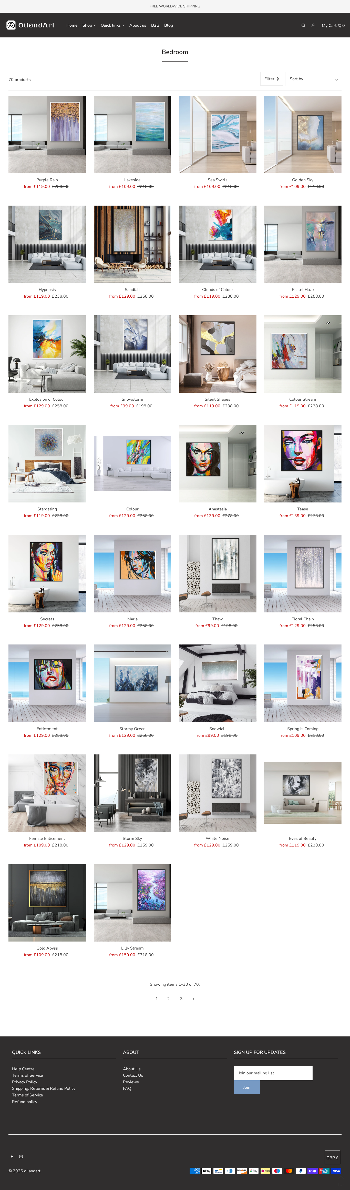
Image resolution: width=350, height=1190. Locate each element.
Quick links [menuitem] (111, 25)
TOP (341, 1183)
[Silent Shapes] (217, 354)
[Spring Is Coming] (303, 683)
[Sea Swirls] (217, 135)
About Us (132, 1069)
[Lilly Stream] (132, 903)
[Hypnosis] (47, 244)
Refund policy (24, 1102)
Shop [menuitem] (87, 25)
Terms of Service (27, 1075)
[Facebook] (12, 1157)
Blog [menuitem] (168, 25)
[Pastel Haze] (303, 244)
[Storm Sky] (132, 793)
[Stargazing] (47, 464)
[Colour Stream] (303, 354)
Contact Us (133, 1075)
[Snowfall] (217, 683)
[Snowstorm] (132, 354)
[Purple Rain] (47, 135)
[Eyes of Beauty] (303, 793)
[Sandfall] (132, 244)
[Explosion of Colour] (47, 354)
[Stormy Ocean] (132, 683)
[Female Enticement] (47, 793)
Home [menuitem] (72, 25)
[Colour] (132, 464)
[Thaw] (217, 573)
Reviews (131, 1082)
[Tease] (303, 464)
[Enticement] (47, 683)
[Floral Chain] (303, 573)
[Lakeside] (132, 135)
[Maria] (132, 573)
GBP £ (332, 1158)
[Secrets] (47, 573)
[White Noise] (217, 793)
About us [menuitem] (137, 25)
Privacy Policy (24, 1082)
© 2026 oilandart (24, 1171)
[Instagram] (21, 1157)
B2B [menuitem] (155, 25)
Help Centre (23, 1069)
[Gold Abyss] (47, 903)
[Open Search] (303, 25)
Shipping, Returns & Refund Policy (43, 1088)
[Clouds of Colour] (217, 244)
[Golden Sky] (303, 135)
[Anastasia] (217, 464)
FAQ (127, 1088)
